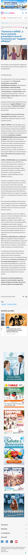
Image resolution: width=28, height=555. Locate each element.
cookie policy (3, 550)
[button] (25, 310)
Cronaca (6, 22)
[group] (11, 325)
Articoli (2, 22)
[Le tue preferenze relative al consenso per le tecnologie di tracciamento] (25, 552)
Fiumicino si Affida (11, 304)
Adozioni (4, 304)
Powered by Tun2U (4, 551)
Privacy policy (21, 548)
